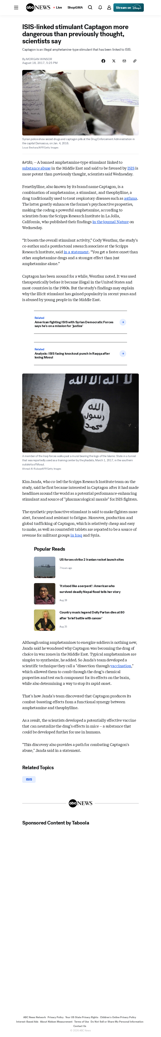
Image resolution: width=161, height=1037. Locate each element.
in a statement (76, 251)
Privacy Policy (56, 1017)
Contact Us (79, 1026)
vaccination (120, 665)
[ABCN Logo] (38, 7)
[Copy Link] (135, 61)
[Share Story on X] (114, 61)
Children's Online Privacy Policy (118, 1017)
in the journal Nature (110, 221)
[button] (16, 7)
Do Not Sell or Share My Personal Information (117, 1021)
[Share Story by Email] (124, 61)
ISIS (130, 168)
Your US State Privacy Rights (81, 1017)
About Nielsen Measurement (56, 1021)
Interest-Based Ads (27, 1021)
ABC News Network (34, 1017)
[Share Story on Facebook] (103, 61)
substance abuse (36, 168)
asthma (130, 198)
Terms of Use (81, 1021)
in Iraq (76, 535)
